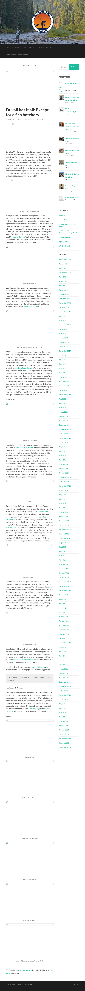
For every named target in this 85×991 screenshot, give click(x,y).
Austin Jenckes (26, 970)
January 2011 (64, 678)
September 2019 (65, 312)
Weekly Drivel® (64, 246)
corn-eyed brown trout (24, 448)
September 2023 (65, 273)
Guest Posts (63, 220)
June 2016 (62, 403)
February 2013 (64, 569)
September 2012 (65, 590)
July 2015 (62, 447)
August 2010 (63, 699)
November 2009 (65, 739)
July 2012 (62, 599)
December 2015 (64, 425)
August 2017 (63, 355)
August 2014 (63, 490)
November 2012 (65, 582)
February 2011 (64, 673)
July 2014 (62, 495)
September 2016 (65, 394)
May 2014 (62, 503)
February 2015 (64, 468)
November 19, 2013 (13, 119)
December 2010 (64, 682)
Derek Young (34, 708)
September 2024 (65, 259)
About (17, 47)
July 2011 (62, 651)
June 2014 (62, 499)
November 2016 (65, 386)
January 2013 (64, 573)
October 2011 (64, 638)
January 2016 (64, 421)
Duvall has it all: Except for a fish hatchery (27, 112)
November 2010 (65, 686)
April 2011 (63, 664)
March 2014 (63, 512)
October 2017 (64, 347)
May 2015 (62, 455)
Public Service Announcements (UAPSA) (68, 232)
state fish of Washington (23, 368)
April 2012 (63, 612)
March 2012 (63, 617)
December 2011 (64, 630)
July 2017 (62, 360)
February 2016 (64, 416)
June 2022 (62, 286)
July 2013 (62, 547)
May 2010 (62, 712)
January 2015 (64, 473)
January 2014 (64, 521)
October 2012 (64, 586)
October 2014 (64, 482)
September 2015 (65, 438)
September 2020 (65, 303)
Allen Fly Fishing (38, 667)
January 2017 (64, 381)
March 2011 (63, 669)
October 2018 (64, 329)
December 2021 (64, 290)
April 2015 (63, 460)
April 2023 (63, 277)
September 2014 (65, 486)
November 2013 (65, 530)
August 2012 (63, 595)
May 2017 (62, 368)
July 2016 (62, 399)
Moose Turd (11, 527)
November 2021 (65, 294)
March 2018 (63, 338)
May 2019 (62, 320)
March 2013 (63, 564)
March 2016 (63, 412)
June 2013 (62, 551)
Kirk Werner (29, 119)
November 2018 (65, 325)
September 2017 (65, 351)
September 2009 (65, 747)
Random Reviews (65, 237)
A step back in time (71, 83)
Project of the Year (18, 237)
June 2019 (62, 316)
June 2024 (62, 268)
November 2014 (65, 477)
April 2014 (63, 508)
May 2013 (62, 556)
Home (8, 47)
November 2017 (65, 342)
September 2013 (65, 538)
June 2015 (62, 451)
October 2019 (64, 307)
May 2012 (62, 608)
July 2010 (62, 704)
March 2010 (63, 721)
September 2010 (65, 695)
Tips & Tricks (63, 241)
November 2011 (65, 634)
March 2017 (63, 377)
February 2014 (64, 516)
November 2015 (65, 429)
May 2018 (62, 334)
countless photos (43, 511)
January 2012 (64, 625)
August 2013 (63, 543)
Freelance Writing (43, 47)
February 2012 (64, 621)
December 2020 (64, 299)
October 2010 (64, 691)
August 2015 (63, 442)
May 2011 (62, 660)
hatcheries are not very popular (24, 659)
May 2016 (62, 407)
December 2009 (64, 734)
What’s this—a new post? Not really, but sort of (71, 112)
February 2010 (64, 725)
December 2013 (64, 525)
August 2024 (63, 264)
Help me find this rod (71, 198)
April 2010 (63, 717)
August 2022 (63, 281)
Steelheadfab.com (31, 306)
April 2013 (63, 560)
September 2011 (65, 643)
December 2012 (64, 577)
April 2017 (63, 373)
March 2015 (63, 464)
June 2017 (62, 364)
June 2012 (62, 603)
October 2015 (64, 434)
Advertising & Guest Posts (17, 54)
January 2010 (64, 730)
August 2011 (63, 647)
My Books (28, 47)
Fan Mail (62, 215)
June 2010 (62, 708)
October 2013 (64, 534)
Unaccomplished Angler (22, 984)
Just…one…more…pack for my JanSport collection (71, 127)
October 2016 (64, 390)
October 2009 (64, 743)
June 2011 (62, 656)
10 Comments (41, 119)
